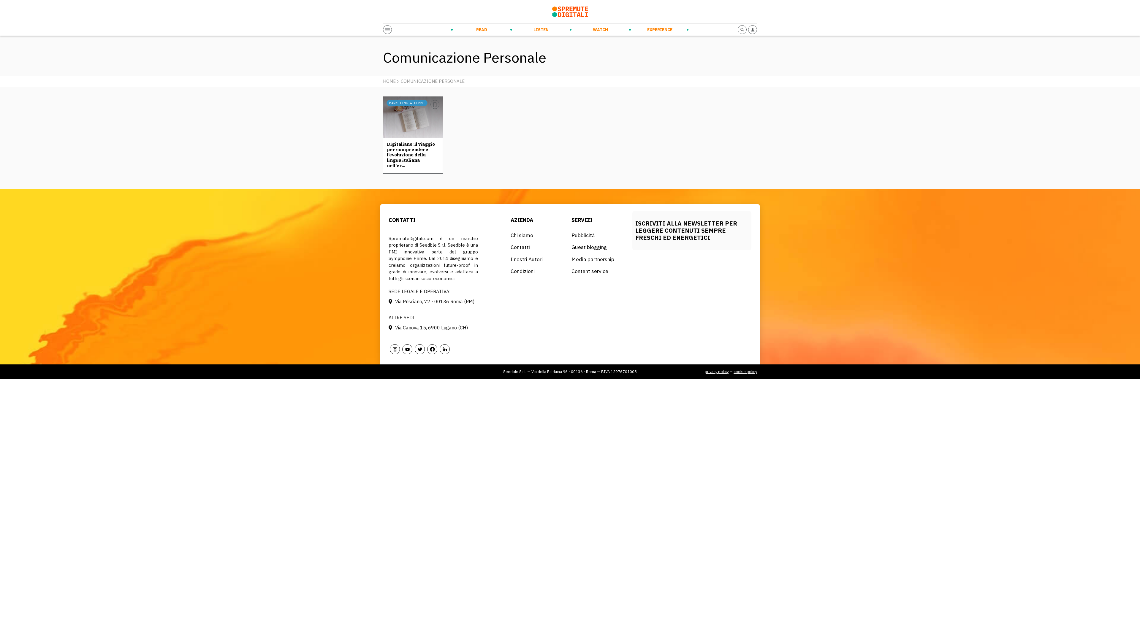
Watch (600, 29)
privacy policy (717, 371)
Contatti (520, 247)
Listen (541, 29)
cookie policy (745, 371)
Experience (659, 29)
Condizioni (523, 271)
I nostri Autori (527, 259)
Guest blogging (589, 247)
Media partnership (592, 259)
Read (481, 29)
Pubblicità (583, 235)
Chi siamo (522, 235)
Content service (589, 271)
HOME (389, 81)
